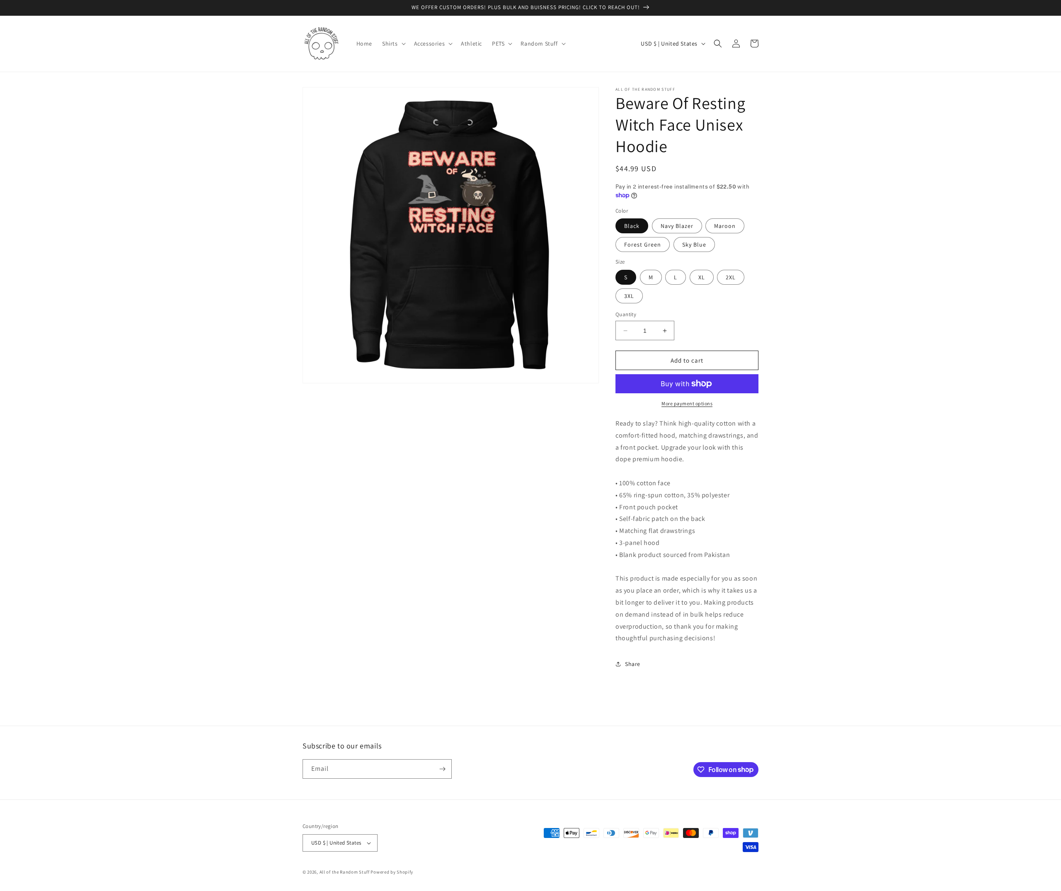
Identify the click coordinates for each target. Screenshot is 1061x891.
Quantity (625, 314)
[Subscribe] (442, 769)
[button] (393, 43)
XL (701, 277)
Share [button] (632, 664)
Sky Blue (694, 244)
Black (632, 226)
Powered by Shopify (392, 872)
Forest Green (642, 244)
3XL (629, 296)
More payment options (686, 403)
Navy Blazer (677, 226)
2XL (731, 277)
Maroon (725, 226)
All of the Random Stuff (345, 872)
